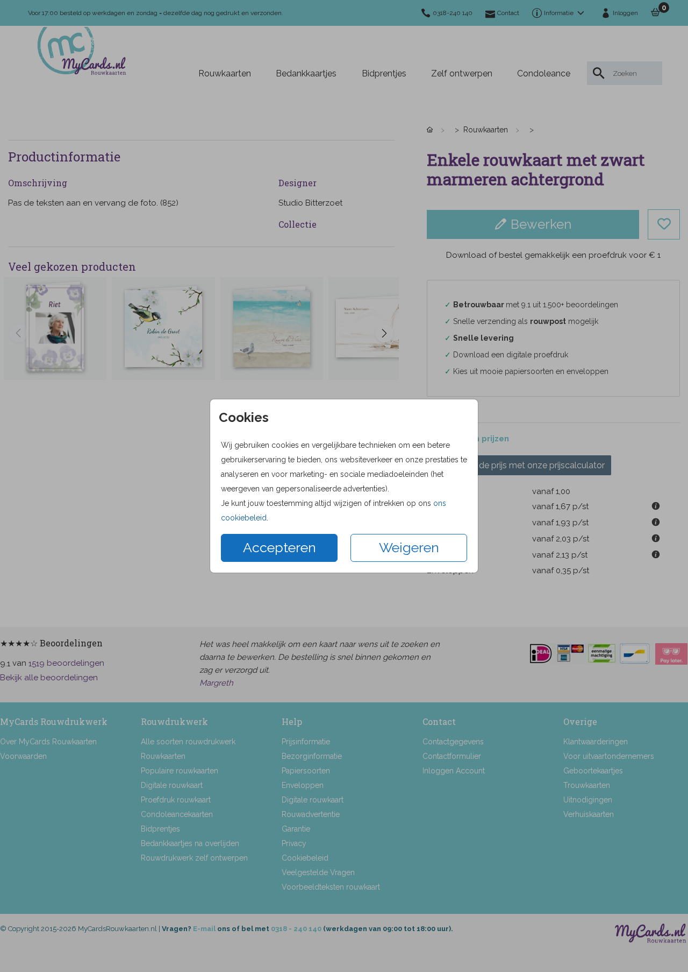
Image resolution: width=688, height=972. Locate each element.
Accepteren (279, 547)
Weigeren (409, 547)
